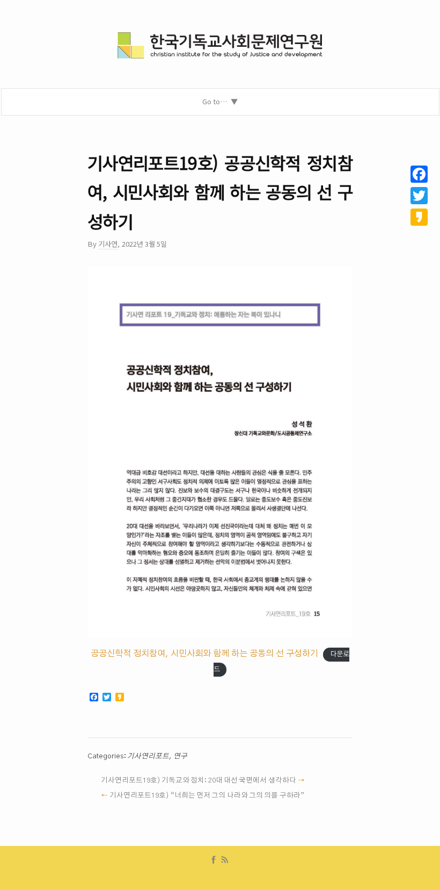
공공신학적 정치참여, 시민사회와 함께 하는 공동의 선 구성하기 (204, 653)
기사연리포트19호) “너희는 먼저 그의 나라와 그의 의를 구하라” (206, 795)
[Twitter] (419, 195)
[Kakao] (419, 217)
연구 (180, 756)
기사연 (108, 244)
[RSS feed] (225, 860)
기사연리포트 (148, 756)
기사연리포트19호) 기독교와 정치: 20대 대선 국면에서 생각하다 (198, 780)
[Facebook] (213, 860)
